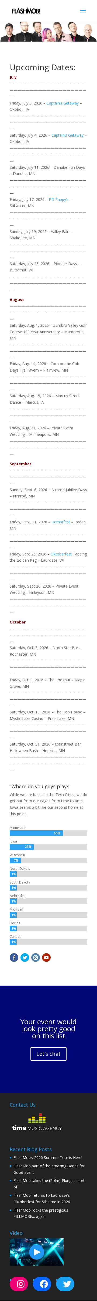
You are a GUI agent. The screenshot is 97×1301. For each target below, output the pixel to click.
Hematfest (60, 521)
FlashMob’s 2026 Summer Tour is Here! (47, 1157)
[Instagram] (35, 957)
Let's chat (48, 1053)
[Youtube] (46, 957)
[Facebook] (14, 957)
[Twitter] (24, 957)
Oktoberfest (61, 554)
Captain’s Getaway (63, 103)
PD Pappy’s (58, 199)
